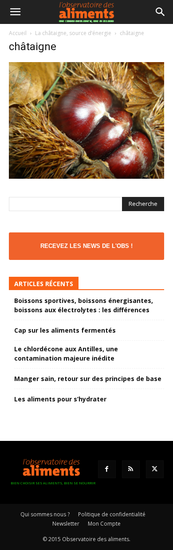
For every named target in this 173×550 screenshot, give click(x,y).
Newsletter (65, 523)
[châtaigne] (86, 176)
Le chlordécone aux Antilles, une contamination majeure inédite (66, 353)
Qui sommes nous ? (45, 514)
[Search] (160, 12)
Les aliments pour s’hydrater (60, 399)
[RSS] (131, 469)
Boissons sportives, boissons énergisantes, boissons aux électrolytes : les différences (83, 305)
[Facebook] (107, 469)
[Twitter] (155, 469)
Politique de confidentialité (111, 514)
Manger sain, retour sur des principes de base (87, 378)
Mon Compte (104, 523)
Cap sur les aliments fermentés (65, 330)
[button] (15, 12)
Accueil (18, 33)
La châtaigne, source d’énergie (73, 33)
